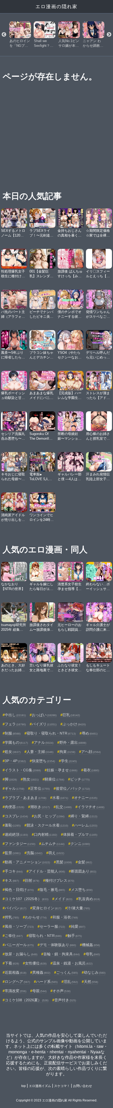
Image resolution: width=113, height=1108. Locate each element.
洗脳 (34, 853)
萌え (56, 853)
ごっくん (67, 972)
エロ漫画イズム (40, 1086)
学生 (69, 761)
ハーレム (85, 825)
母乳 (93, 954)
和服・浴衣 (65, 917)
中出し (15, 715)
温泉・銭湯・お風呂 (73, 963)
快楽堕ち (43, 761)
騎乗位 (54, 779)
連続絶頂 (16, 834)
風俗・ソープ (19, 926)
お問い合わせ (82, 1086)
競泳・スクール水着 (47, 825)
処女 (12, 752)
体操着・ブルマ (80, 834)
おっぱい (44, 715)
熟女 (31, 779)
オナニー (85, 798)
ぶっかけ (74, 724)
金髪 (85, 862)
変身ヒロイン (46, 908)
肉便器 (14, 807)
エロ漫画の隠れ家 (56, 6)
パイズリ (44, 724)
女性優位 (36, 963)
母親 (39, 991)
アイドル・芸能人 (47, 871)
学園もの (16, 742)
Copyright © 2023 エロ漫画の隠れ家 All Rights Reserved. (56, 1100)
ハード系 (47, 981)
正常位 (40, 788)
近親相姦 (15, 972)
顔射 (32, 880)
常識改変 (15, 991)
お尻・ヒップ (49, 816)
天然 (91, 981)
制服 (12, 733)
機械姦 (91, 945)
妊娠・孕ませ (62, 770)
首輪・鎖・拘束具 (61, 954)
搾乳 (12, 917)
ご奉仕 (14, 935)
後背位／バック (73, 788)
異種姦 (41, 972)
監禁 (12, 853)
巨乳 (71, 715)
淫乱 (71, 981)
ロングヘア (17, 981)
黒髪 (64, 862)
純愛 (78, 926)
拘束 (67, 752)
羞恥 (12, 825)
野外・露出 (72, 742)
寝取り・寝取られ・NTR (51, 733)
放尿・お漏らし (21, 954)
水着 (60, 798)
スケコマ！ (62, 1086)
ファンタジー (20, 844)
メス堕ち (82, 890)
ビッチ (80, 779)
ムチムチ (52, 844)
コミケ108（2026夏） (26, 1000)
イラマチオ (91, 807)
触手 (75, 935)
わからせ (36, 917)
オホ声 (61, 991)
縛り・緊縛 (83, 816)
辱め (89, 733)
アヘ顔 (91, 752)
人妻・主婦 (40, 752)
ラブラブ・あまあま (25, 798)
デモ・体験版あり (58, 945)
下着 (12, 963)
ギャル (14, 788)
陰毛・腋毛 (52, 890)
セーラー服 (52, 926)
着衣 (91, 770)
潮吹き (40, 807)
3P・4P (15, 761)
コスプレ (16, 816)
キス (12, 880)
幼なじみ (94, 972)
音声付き (65, 1000)
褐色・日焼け (19, 890)
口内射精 (45, 834)
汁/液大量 (78, 908)
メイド (63, 899)
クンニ (80, 844)
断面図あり (83, 871)
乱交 (63, 807)
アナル (43, 742)
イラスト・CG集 (23, 770)
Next (109, 34)
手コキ (14, 871)
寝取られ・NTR (45, 935)
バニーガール (19, 945)
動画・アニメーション (27, 862)
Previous (4, 34)
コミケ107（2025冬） (26, 899)
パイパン (15, 908)
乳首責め (89, 899)
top (23, 1086)
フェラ (15, 724)
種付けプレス (59, 880)
